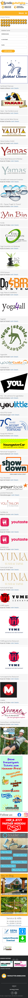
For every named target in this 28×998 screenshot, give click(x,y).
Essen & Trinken (5, 161)
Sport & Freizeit (5, 143)
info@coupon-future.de (14, 925)
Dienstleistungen (5, 415)
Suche (2, 45)
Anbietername (5, 34)
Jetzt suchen (8, 51)
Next (17, 960)
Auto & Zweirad (5, 454)
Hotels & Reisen (5, 88)
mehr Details (15, 88)
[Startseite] (14, 3)
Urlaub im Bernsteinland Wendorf (11, 894)
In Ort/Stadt (4, 39)
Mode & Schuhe (5, 514)
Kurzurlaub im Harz (7, 913)
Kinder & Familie (5, 121)
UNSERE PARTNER (5, 968)
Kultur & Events (5, 113)
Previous (14, 960)
